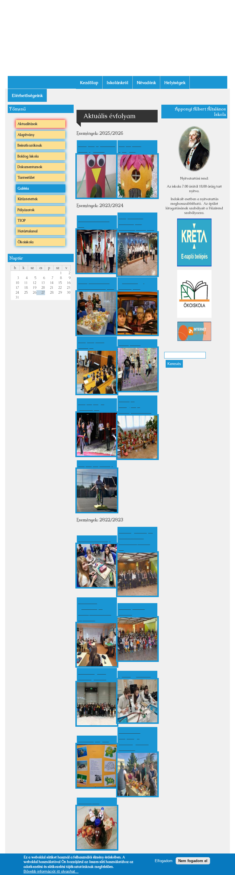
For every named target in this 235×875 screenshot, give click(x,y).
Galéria (23, 188)
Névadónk (146, 82)
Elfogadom (164, 861)
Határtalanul (27, 231)
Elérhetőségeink (27, 95)
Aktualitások (27, 124)
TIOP (21, 220)
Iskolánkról (117, 82)
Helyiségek (174, 82)
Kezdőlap (89, 82)
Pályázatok (26, 210)
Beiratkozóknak (29, 145)
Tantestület (26, 177)
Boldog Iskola (28, 156)
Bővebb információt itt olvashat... (51, 871)
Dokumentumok (29, 167)
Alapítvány (25, 134)
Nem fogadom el (192, 861)
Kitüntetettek (27, 199)
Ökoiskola (25, 242)
